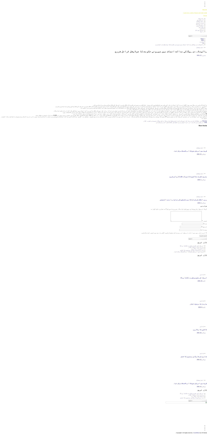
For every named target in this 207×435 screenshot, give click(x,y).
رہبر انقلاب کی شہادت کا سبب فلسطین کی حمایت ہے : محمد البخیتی (183, 200)
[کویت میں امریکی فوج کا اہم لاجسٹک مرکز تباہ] (195, 145)
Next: (181, 122)
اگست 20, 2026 (202, 281)
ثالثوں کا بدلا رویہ (197, 248)
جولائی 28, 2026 (201, 332)
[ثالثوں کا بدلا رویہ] (195, 323)
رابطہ (202, 31)
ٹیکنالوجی (200, 25)
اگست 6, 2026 (202, 307)
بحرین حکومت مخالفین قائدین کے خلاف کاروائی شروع (188, 176)
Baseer (205, 10)
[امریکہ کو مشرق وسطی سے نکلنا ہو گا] (195, 272)
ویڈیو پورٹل (199, 30)
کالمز (202, 28)
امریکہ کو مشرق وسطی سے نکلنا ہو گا (192, 245)
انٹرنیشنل (200, 21)
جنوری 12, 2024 (201, 55)
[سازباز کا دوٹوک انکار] (195, 298)
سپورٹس (201, 27)
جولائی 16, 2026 (201, 154)
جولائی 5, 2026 (201, 179)
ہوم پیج (201, 18)
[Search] (206, 34)
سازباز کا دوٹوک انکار (196, 247)
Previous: (175, 121)
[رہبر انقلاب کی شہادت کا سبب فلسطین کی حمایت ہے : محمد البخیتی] (195, 194)
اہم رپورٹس (200, 24)
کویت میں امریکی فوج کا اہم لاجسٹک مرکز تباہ (190, 151)
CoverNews (196, 432)
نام (205, 224)
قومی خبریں (200, 23)
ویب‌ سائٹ (204, 230)
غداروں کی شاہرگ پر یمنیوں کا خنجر (192, 250)
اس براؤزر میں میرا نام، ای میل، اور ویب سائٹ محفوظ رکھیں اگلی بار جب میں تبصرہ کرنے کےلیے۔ (173, 233)
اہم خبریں (200, 20)
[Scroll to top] (206, 434)
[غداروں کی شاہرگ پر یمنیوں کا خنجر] (195, 350)
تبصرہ (204, 221)
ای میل (204, 227)
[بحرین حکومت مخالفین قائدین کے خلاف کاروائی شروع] (195, 170)
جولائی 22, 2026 (201, 359)
